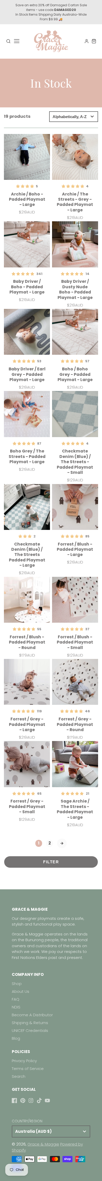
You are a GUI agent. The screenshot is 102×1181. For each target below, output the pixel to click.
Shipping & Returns (30, 1022)
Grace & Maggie (43, 1144)
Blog (16, 1038)
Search (18, 1076)
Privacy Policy (24, 1060)
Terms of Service (28, 1068)
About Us (20, 991)
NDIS (16, 1007)
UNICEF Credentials (30, 1030)
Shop (17, 983)
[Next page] (62, 843)
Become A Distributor (32, 1015)
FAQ (15, 999)
